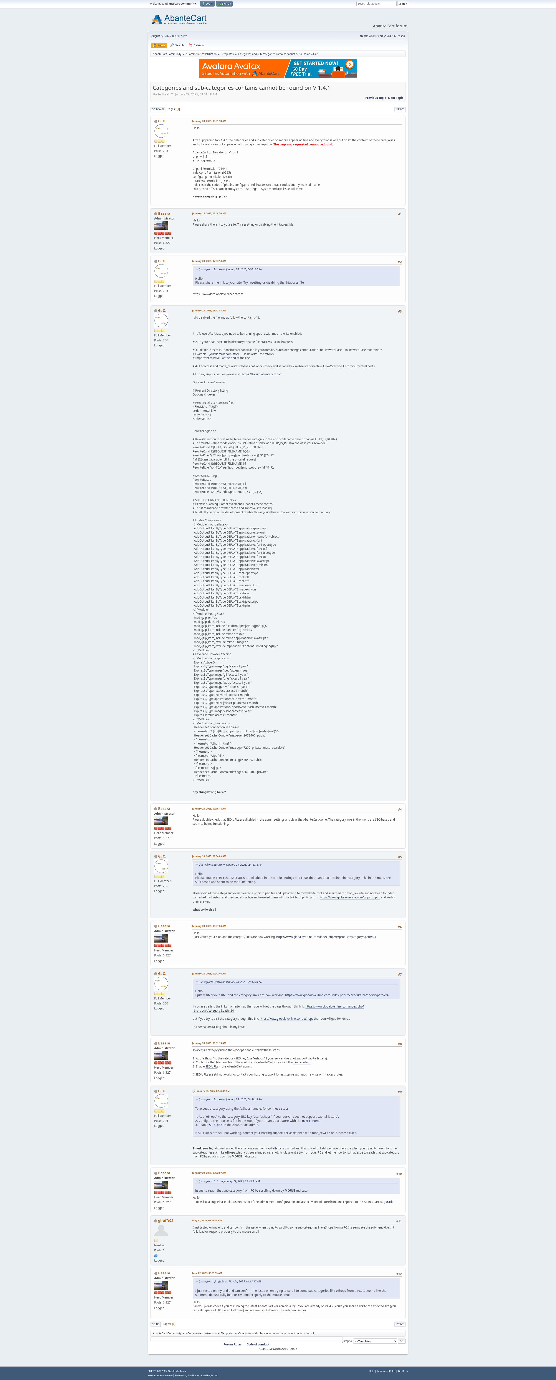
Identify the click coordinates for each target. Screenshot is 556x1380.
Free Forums (166, 1375)
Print (400, 109)
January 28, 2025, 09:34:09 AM (209, 856)
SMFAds (152, 1375)
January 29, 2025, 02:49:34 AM (213, 1090)
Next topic (395, 98)
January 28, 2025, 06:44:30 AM (209, 213)
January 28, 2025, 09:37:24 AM (209, 926)
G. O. (162, 121)
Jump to (347, 1341)
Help (371, 1371)
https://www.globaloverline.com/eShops (286, 1019)
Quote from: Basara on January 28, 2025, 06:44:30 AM (230, 269)
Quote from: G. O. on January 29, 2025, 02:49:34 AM (229, 1181)
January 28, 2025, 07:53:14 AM (209, 261)
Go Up (155, 1324)
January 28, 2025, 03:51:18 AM (209, 121)
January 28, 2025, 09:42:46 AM (209, 973)
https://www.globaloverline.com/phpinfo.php (350, 897)
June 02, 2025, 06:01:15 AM (207, 1273)
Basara (164, 213)
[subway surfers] (156, 1255)
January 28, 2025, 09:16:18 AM (209, 808)
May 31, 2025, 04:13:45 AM (207, 1220)
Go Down (158, 109)
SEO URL (211, 1066)
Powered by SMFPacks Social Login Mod (196, 1375)
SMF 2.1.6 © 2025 (157, 1371)
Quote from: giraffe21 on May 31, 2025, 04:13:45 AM (230, 1281)
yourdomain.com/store (224, 354)
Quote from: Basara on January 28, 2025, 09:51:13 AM (230, 1099)
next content (302, 1062)
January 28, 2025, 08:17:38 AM (209, 310)
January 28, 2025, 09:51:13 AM (209, 1043)
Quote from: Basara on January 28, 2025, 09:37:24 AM (230, 982)
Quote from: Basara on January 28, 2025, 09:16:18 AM (230, 864)
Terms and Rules (386, 1371)
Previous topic (375, 98)
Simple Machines (177, 1371)
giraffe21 (166, 1220)
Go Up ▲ (403, 1371)
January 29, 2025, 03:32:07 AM (209, 1172)
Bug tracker (388, 1202)
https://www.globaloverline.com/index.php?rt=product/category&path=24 (326, 937)
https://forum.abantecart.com (262, 374)
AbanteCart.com (270, 1349)
